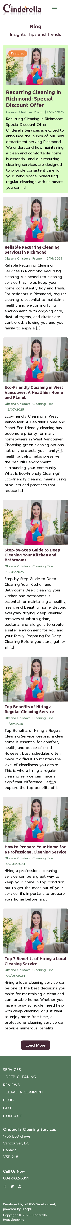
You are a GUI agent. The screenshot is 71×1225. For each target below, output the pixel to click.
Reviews (11, 1085)
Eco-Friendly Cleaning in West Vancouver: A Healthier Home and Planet (34, 392)
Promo (38, 112)
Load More (35, 1045)
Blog (8, 1100)
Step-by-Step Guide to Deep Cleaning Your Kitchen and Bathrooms (32, 554)
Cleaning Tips (42, 404)
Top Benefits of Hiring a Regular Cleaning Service (29, 709)
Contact (12, 1116)
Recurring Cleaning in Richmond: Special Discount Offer (33, 98)
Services (12, 1069)
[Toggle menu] (55, 7)
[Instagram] (19, 1186)
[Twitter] (12, 1186)
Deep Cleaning (21, 1077)
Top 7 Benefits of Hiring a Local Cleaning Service (35, 961)
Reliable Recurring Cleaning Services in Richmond (32, 249)
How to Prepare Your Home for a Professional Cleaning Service (35, 849)
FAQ (7, 1108)
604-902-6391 (16, 1178)
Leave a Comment (25, 1092)
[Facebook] (5, 1186)
